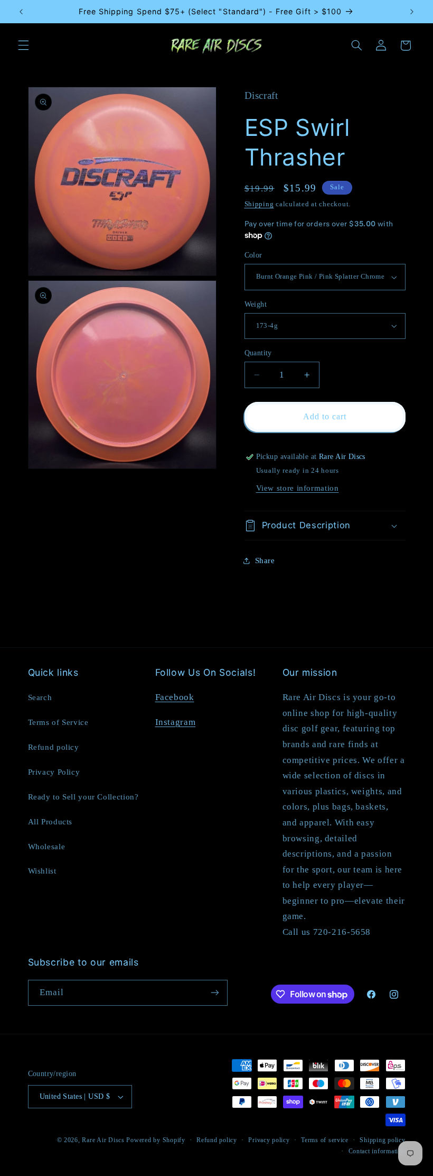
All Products (50, 821)
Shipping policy (382, 1140)
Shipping (259, 204)
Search (40, 697)
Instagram (175, 722)
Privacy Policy (54, 772)
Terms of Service (58, 722)
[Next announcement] (411, 11)
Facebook (174, 697)
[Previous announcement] (21, 11)
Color (253, 255)
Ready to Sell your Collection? (83, 797)
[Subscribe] (214, 993)
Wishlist (42, 871)
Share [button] (265, 560)
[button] (23, 45)
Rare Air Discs (103, 1140)
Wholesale (46, 846)
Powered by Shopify (155, 1140)
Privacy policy (268, 1140)
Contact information (377, 1151)
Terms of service (325, 1140)
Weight (255, 304)
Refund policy (53, 747)
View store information (297, 488)
